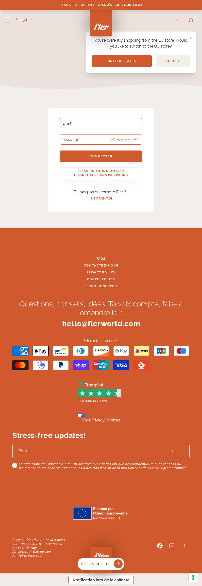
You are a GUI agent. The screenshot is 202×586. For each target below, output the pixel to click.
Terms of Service (101, 286)
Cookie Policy (101, 279)
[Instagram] (172, 546)
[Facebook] (160, 546)
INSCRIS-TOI (101, 198)
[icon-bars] (7, 21)
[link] (177, 20)
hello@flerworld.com (101, 323)
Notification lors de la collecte (101, 579)
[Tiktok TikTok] (184, 546)
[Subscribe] (170, 451)
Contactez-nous (101, 265)
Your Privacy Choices (101, 420)
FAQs (101, 258)
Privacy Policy (101, 272)
